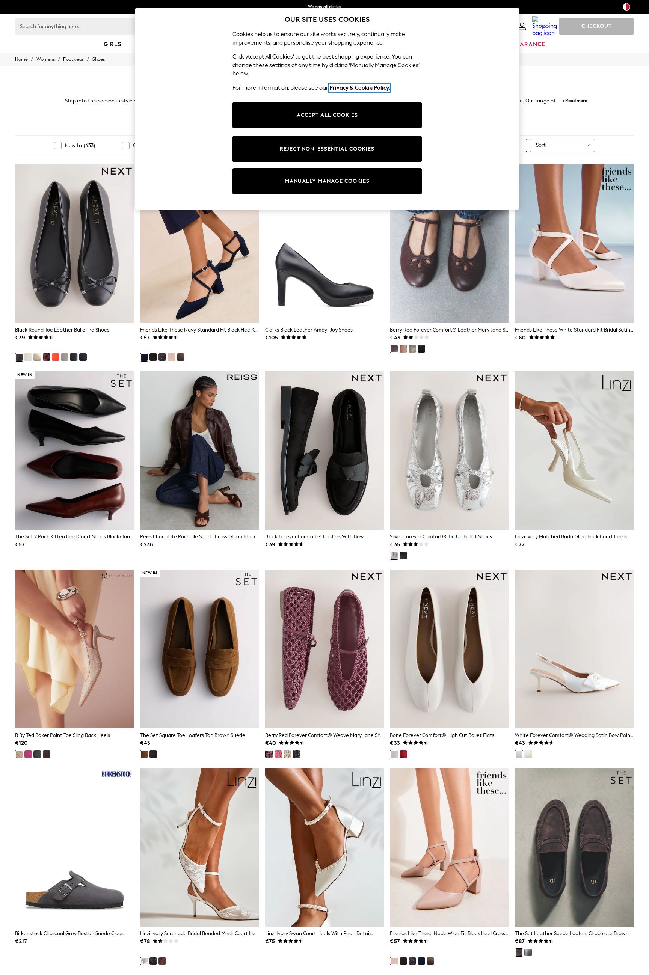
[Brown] (162, 961)
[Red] (403, 754)
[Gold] (37, 357)
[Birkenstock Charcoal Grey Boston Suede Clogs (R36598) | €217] (74, 847)
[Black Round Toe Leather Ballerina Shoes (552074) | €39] (74, 243)
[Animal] (46, 357)
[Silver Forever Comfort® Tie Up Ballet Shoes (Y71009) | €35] (449, 450)
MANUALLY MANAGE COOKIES (327, 181)
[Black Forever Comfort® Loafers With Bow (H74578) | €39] (324, 450)
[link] (522, 26)
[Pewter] (412, 349)
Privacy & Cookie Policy (359, 87)
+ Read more (574, 99)
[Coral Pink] (278, 754)
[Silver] (394, 555)
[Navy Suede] (37, 754)
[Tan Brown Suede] (144, 754)
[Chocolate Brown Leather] (153, 754)
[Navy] (83, 357)
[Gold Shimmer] (19, 754)
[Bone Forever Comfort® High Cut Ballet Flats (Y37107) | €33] (449, 649)
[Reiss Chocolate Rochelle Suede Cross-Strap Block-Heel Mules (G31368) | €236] (199, 450)
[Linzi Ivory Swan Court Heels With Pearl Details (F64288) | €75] (324, 847)
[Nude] (171, 357)
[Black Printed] (46, 754)
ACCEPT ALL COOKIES (327, 115)
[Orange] (55, 357)
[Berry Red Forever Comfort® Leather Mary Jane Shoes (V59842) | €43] (449, 243)
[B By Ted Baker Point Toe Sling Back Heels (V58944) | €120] (74, 649)
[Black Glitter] (162, 357)
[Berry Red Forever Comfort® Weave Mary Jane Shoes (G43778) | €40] (324, 649)
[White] (519, 754)
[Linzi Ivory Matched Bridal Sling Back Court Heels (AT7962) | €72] (574, 450)
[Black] (19, 357)
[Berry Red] (394, 349)
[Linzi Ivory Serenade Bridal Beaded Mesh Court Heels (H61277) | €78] (199, 847)
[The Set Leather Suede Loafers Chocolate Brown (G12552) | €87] (574, 847)
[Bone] (64, 357)
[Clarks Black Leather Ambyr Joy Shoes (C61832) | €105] (324, 243)
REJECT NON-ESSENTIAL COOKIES (327, 149)
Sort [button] (541, 145)
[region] (327, 109)
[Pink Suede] (28, 754)
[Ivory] (528, 754)
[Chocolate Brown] (73, 357)
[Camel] (28, 357)
